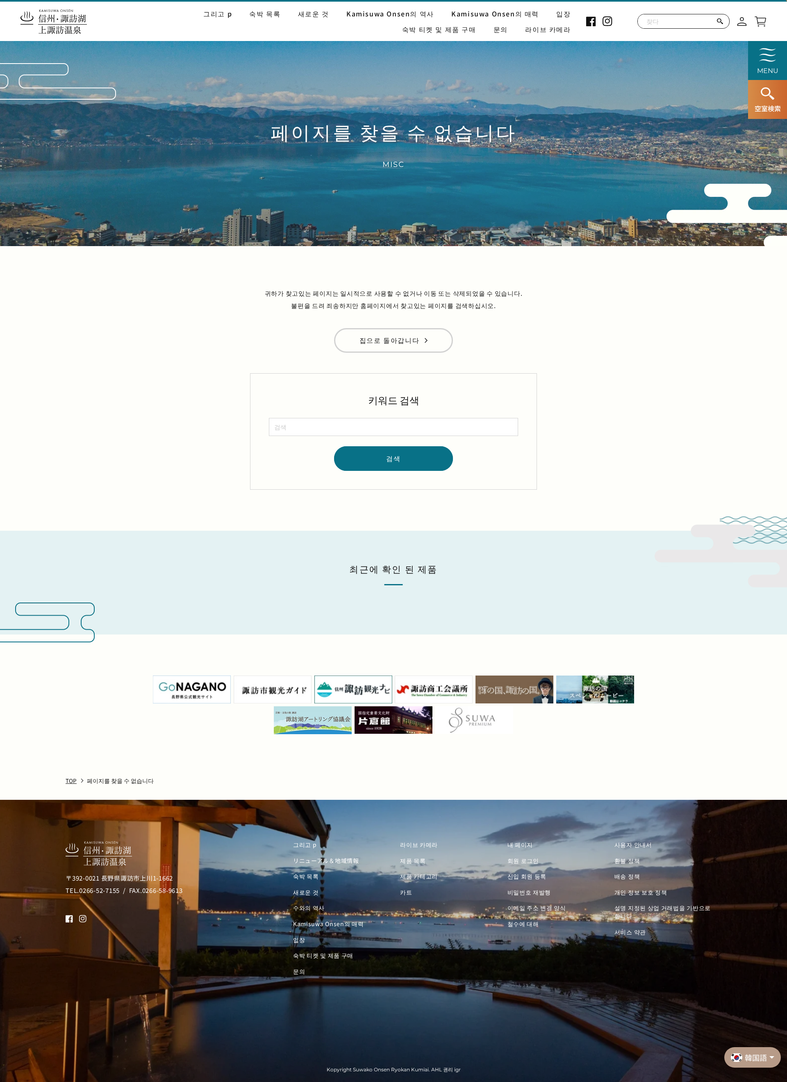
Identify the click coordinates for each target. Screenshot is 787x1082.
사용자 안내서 (633, 845)
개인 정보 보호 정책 (640, 892)
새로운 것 (313, 13)
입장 (563, 13)
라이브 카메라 (548, 29)
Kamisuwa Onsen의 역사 (390, 13)
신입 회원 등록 (527, 876)
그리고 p (217, 13)
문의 (501, 29)
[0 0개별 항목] (760, 20)
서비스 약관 (630, 932)
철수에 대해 (523, 924)
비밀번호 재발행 (529, 892)
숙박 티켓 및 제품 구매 (439, 29)
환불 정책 (627, 861)
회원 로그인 (523, 861)
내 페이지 (520, 845)
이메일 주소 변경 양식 (536, 908)
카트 (406, 892)
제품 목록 (413, 861)
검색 (393, 458)
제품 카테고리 (419, 876)
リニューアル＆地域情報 (326, 861)
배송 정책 (627, 876)
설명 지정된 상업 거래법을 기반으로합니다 (662, 912)
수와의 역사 (309, 908)
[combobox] (393, 427)
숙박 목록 (264, 13)
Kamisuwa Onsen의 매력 (495, 13)
